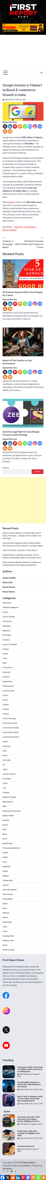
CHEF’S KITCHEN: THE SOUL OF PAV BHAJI (20, 550)
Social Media (8, 899)
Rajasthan (7, 866)
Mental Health (8, 816)
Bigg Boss (6, 631)
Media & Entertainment (12, 811)
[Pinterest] (15, 126)
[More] (10, 131)
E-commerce (7, 668)
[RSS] (5, 131)
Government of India (11, 728)
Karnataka (7, 779)
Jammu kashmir (9, 774)
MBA (4, 806)
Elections (6, 677)
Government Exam (10, 723)
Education (7, 672)
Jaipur (5, 769)
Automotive (7, 621)
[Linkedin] (10, 126)
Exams (5, 700)
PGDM (5, 853)
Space (5, 904)
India (5, 751)
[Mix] (20, 126)
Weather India (8, 941)
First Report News (27, 1162)
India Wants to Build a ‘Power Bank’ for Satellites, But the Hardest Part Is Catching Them (30, 1069)
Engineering (7, 681)
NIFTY (5, 839)
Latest (5, 783)
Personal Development (11, 848)
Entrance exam (8, 691)
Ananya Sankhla (9, 578)
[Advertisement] (23, 52)
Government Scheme (11, 737)
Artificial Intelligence (10, 607)
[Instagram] (35, 126)
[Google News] (40, 126)
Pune (5, 862)
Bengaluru (7, 626)
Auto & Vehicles (9, 617)
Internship (7, 760)
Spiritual (6, 913)
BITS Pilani (7, 635)
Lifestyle (6, 792)
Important (7, 746)
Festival (6, 709)
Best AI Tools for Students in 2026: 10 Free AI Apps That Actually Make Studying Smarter (30, 1099)
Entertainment (8, 686)
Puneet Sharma (9, 587)
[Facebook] (30, 126)
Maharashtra (8, 802)
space (5, 908)
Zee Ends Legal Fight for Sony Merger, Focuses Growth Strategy (21, 433)
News (5, 834)
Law (4, 788)
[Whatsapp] (25, 126)
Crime (5, 658)
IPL (4, 765)
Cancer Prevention (10, 644)
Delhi (4, 663)
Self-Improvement (10, 890)
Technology (7, 922)
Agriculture (7, 603)
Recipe (5, 871)
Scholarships (8, 880)
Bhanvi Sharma (24, 1074)
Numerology (7, 843)
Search (6, 468)
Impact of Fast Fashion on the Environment (17, 362)
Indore (5, 755)
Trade (5, 927)
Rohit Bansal (23, 1124)
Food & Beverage (9, 718)
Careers (6, 649)
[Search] (41, 73)
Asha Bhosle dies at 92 (25, 1146)
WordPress (7, 1169)
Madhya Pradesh (9, 797)
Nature (5, 825)
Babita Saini (9, 100)
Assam (5, 612)
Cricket (5, 654)
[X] (5, 126)
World (5, 945)
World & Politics (9, 950)
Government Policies (11, 732)
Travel (5, 931)
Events (5, 695)
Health (5, 742)
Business (6, 640)
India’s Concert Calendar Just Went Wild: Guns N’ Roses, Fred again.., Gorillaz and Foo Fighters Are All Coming (22, 535)
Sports (5, 917)
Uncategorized (8, 936)
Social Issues (8, 894)
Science (6, 885)
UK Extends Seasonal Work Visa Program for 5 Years (23, 294)
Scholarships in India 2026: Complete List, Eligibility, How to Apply (28, 1133)
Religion (6, 876)
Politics (5, 857)
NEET (5, 829)
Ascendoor (25, 1165)
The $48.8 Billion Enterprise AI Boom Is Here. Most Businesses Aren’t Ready (29, 1084)
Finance (6, 714)
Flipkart (11, 202)
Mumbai (6, 820)
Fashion (6, 705)
